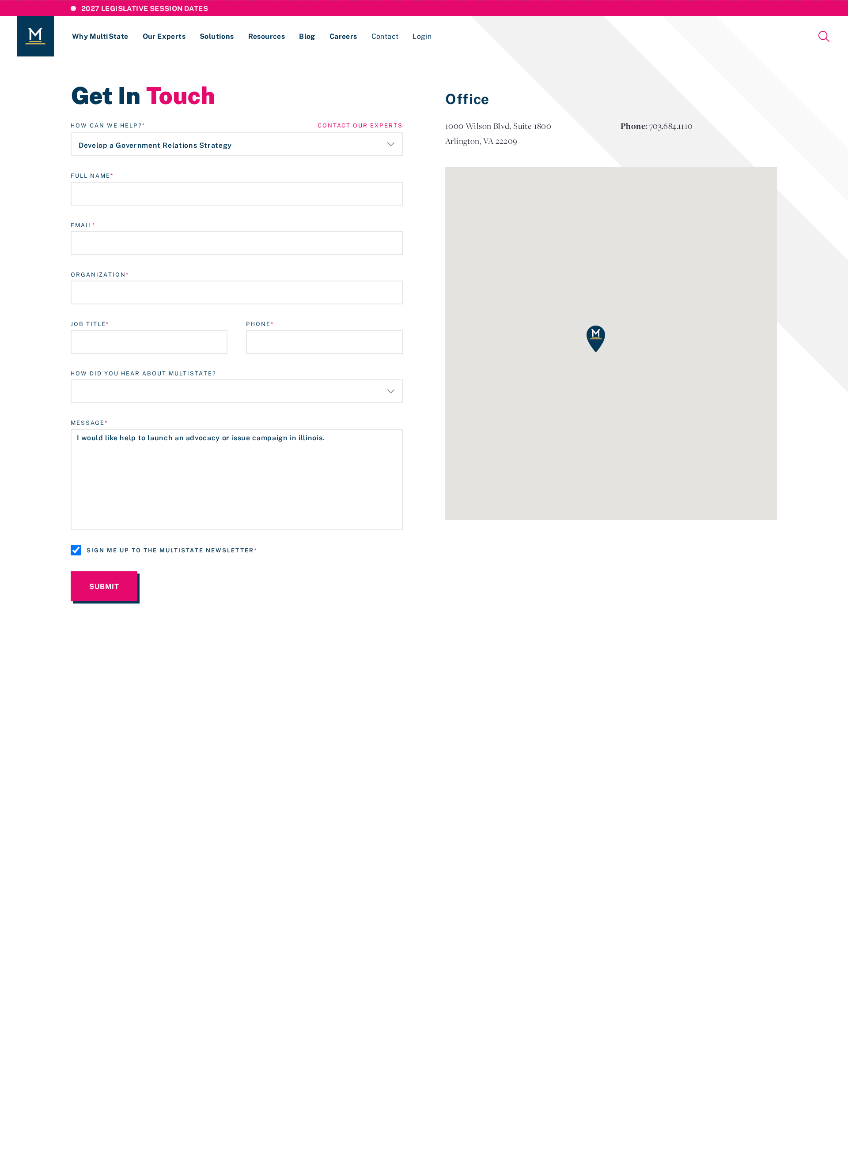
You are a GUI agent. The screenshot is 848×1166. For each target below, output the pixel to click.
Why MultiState (100, 36)
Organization (98, 274)
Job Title (88, 323)
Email (81, 225)
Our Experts (164, 36)
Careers (343, 36)
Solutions (217, 36)
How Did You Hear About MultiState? (143, 373)
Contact (385, 36)
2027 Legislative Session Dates (144, 8)
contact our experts (360, 125)
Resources (266, 36)
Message (88, 422)
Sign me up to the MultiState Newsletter (170, 550)
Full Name (90, 175)
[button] (596, 339)
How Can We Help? (106, 125)
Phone (258, 323)
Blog (307, 36)
